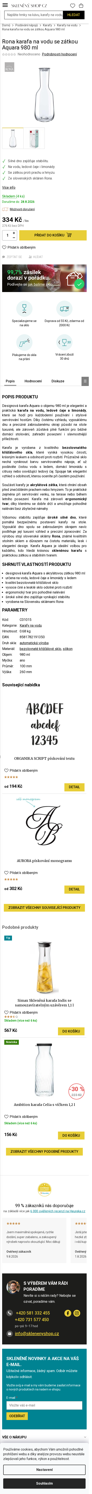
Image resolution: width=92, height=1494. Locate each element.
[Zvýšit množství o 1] (14, 233)
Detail (74, 787)
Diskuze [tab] (58, 381)
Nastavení (44, 1470)
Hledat (73, 15)
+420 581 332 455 (32, 1313)
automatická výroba (34, 643)
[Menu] (5, 5)
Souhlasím (44, 1483)
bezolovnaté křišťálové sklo (40, 649)
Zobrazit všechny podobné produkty (44, 1152)
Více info (8, 187)
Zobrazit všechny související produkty (44, 908)
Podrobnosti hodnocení (59, 54)
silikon (68, 649)
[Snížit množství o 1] (14, 237)
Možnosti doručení (22, 209)
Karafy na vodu (31, 625)
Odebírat (17, 1416)
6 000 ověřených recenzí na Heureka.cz (57, 1211)
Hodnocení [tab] (33, 381)
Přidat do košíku (49, 235)
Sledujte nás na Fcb (67, 1313)
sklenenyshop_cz (76, 1313)
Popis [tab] (10, 381)
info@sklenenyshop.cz (37, 1333)
